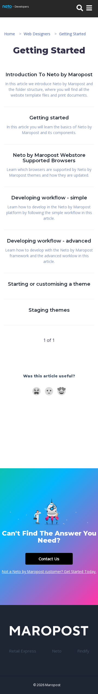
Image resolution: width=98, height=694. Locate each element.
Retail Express (22, 651)
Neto (57, 651)
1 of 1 (49, 340)
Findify (83, 651)
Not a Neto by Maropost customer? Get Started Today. (49, 571)
